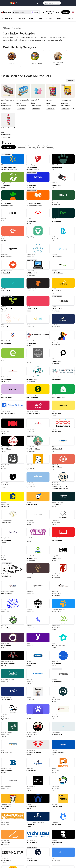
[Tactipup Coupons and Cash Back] (38, 606)
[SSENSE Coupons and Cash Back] (12, 216)
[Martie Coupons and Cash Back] (12, 391)
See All (70, 80)
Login (58, 12)
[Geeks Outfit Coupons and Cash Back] (38, 268)
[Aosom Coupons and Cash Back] (63, 304)
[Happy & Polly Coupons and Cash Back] (12, 535)
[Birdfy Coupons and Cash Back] (63, 641)
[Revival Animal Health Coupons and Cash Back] (12, 589)
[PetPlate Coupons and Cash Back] (63, 748)
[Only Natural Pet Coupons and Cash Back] (12, 180)
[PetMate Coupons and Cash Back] (38, 659)
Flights (31, 18)
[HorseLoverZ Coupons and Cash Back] (12, 837)
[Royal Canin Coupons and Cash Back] (38, 216)
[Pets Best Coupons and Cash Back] (12, 286)
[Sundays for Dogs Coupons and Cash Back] (38, 391)
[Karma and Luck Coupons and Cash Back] (38, 571)
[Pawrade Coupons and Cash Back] (63, 251)
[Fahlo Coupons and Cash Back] (12, 321)
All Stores (6, 28)
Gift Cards (49, 18)
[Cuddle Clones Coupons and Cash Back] (38, 535)
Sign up (65, 12)
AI (36, 12)
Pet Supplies (16, 28)
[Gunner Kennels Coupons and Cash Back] (12, 783)
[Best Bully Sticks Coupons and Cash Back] (12, 766)
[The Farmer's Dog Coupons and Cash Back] (12, 234)
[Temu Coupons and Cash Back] (38, 198)
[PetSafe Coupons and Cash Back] (12, 499)
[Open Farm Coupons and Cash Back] (63, 391)
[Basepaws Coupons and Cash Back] (63, 426)
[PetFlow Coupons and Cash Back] (38, 180)
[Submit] (13, 12)
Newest (41, 147)
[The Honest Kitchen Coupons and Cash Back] (38, 408)
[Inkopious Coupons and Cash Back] (38, 694)
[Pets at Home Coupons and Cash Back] (63, 216)
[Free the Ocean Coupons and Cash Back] (38, 251)
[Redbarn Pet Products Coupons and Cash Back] (38, 730)
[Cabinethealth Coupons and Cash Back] (12, 462)
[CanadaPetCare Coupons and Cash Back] (12, 444)
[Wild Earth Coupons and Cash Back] (12, 606)
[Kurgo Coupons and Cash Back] (12, 748)
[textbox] (73, 12)
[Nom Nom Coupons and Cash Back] (12, 426)
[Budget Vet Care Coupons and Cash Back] (38, 553)
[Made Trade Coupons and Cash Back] (63, 480)
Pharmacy (59, 18)
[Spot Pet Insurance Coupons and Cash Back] (12, 268)
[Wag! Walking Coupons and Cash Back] (38, 234)
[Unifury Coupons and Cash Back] (38, 356)
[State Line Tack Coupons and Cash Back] (12, 374)
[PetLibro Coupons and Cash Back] (63, 356)
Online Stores (8, 18)
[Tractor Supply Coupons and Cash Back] (38, 162)
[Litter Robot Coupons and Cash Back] (12, 251)
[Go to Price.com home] (6, 12)
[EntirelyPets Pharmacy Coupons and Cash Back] (63, 606)
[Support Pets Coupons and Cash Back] (63, 374)
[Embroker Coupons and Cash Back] (38, 623)
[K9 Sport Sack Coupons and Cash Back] (63, 553)
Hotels (40, 18)
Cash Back (21, 147)
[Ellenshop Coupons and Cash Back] (63, 855)
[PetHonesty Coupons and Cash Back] (63, 517)
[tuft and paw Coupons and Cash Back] (38, 517)
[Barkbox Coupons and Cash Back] (63, 234)
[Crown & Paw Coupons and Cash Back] (12, 855)
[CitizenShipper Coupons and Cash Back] (12, 408)
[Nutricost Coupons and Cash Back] (63, 444)
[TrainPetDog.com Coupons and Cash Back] (12, 517)
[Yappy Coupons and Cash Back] (38, 641)
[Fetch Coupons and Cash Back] (63, 338)
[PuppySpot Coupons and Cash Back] (63, 268)
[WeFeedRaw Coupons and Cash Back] (63, 712)
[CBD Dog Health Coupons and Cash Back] (12, 801)
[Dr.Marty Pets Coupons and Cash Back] (38, 444)
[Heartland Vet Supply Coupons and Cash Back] (12, 659)
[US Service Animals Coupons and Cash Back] (38, 338)
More (69, 18)
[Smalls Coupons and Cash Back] (63, 408)
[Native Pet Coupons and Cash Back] (63, 659)
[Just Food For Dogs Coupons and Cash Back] (63, 499)
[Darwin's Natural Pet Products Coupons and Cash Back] (38, 819)
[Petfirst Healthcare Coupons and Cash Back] (38, 426)
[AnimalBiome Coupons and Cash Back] (63, 783)
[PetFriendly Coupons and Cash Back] (63, 462)
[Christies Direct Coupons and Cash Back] (38, 837)
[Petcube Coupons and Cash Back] (38, 499)
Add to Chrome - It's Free (52, 3)
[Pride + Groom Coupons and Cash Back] (38, 783)
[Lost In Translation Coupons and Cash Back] (63, 535)
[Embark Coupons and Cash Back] (63, 286)
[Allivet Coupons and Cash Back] (38, 321)
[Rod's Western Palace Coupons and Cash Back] (12, 676)
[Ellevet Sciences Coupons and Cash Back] (12, 694)
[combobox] (26, 12)
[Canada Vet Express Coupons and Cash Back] (38, 374)
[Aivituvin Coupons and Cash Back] (63, 676)
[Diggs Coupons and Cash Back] (63, 694)
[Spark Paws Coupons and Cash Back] (38, 589)
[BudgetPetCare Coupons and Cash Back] (38, 748)
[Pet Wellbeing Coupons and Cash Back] (63, 623)
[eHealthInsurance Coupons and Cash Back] (12, 356)
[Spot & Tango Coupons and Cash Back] (12, 553)
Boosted (50, 147)
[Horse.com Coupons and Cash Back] (63, 589)
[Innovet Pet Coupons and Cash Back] (38, 766)
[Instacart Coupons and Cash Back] (12, 198)
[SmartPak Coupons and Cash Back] (63, 321)
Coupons (32, 147)
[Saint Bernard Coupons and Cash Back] (63, 571)
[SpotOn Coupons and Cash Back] (12, 623)
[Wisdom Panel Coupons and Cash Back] (12, 338)
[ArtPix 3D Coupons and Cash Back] (12, 712)
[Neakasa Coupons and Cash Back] (38, 801)
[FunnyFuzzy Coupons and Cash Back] (12, 480)
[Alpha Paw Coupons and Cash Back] (38, 480)
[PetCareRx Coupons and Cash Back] (63, 180)
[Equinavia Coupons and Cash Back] (38, 855)
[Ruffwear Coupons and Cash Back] (38, 462)
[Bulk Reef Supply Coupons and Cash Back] (38, 286)
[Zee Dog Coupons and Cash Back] (63, 837)
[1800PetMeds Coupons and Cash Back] (63, 162)
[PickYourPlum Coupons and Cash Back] (12, 641)
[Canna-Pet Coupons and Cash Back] (38, 676)
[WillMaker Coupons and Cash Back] (63, 801)
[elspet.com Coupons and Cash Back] (63, 819)
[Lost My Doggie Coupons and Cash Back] (12, 819)
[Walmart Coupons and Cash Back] (12, 162)
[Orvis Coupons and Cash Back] (63, 198)
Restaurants (21, 18)
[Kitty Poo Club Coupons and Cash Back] (38, 712)
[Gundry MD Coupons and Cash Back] (12, 304)
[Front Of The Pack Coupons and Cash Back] (12, 730)
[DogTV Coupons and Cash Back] (63, 766)
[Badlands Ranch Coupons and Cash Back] (12, 571)
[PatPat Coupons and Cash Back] (38, 304)
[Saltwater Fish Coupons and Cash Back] (63, 730)
